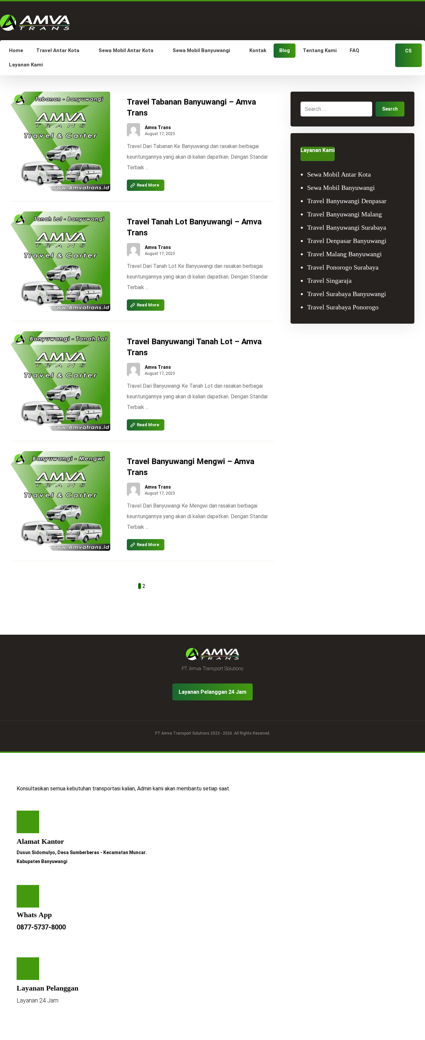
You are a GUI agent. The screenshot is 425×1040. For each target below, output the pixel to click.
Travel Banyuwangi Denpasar (346, 200)
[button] (28, 822)
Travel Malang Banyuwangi (344, 254)
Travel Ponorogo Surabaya (343, 267)
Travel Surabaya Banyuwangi (346, 293)
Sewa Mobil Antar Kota (339, 174)
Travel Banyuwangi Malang (344, 214)
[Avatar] (133, 129)
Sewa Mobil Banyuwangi (341, 187)
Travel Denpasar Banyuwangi (346, 240)
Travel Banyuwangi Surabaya (346, 227)
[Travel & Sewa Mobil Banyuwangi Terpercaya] (35, 23)
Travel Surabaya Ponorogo (343, 307)
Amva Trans (158, 127)
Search (390, 109)
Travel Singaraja (329, 280)
